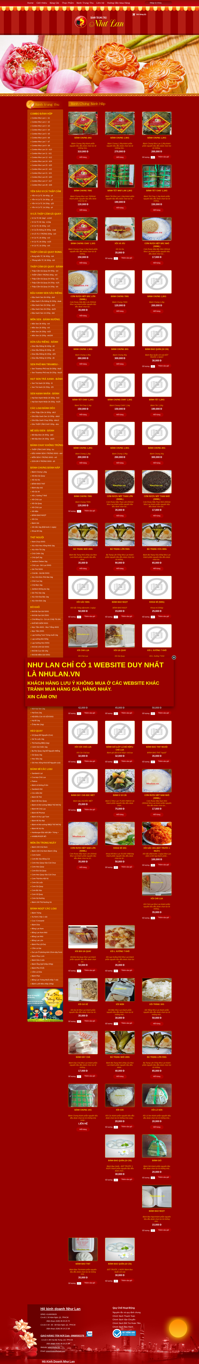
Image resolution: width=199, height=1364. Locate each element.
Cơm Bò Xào (37, 890)
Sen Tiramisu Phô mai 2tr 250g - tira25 (47, 373)
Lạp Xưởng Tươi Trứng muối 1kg (45, 635)
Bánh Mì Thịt (37, 797)
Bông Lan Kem (38, 929)
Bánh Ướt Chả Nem (39, 847)
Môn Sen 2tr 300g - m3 (41, 328)
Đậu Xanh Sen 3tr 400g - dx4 (43, 297)
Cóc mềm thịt (37, 793)
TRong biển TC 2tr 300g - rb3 (43, 260)
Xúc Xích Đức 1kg (39, 601)
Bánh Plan (36, 976)
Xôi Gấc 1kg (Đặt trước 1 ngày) (44, 527)
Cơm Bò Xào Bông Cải (41, 859)
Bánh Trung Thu (85, 2)
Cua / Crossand (38, 921)
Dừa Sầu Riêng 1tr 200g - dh (43, 358)
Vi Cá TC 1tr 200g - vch (41, 246)
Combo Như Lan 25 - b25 (42, 165)
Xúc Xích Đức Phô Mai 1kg (42, 577)
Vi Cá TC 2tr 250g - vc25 (41, 242)
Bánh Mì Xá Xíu (38, 829)
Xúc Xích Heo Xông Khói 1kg (43, 546)
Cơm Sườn (36, 855)
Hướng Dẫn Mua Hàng (118, 2)
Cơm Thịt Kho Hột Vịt (40, 879)
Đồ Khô (35, 607)
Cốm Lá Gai (36, 948)
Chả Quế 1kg (37, 557)
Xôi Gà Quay (37, 503)
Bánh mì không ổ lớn (40, 785)
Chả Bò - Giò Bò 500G (40, 573)
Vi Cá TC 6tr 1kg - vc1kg (41, 222)
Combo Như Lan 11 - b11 (42, 153)
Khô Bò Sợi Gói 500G (40, 611)
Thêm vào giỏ (163, 157)
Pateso (34, 781)
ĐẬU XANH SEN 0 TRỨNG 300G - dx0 (47, 453)
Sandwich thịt (37, 789)
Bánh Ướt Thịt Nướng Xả (42, 902)
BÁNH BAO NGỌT (39, 515)
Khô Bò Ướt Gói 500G (40, 647)
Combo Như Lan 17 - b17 (42, 181)
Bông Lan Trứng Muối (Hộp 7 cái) (45, 980)
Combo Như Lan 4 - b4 (41, 130)
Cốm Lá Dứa (37, 972)
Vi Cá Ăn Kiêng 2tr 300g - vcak (44, 230)
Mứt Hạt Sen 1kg (38, 709)
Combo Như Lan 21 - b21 (42, 173)
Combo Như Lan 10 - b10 (42, 150)
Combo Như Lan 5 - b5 (41, 134)
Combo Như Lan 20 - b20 (42, 177)
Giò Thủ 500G (37, 569)
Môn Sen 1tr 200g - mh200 (42, 336)
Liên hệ (100, 2)
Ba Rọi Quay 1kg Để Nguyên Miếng (46, 751)
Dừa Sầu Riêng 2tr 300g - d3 (43, 350)
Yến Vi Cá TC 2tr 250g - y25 (43, 204)
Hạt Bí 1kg (36, 721)
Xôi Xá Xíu (36, 480)
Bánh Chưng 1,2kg (39, 472)
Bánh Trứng (36, 913)
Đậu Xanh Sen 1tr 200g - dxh (43, 313)
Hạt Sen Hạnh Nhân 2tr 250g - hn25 (46, 402)
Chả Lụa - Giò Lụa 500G (41, 565)
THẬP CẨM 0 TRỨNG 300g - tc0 (44, 275)
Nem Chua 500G (38, 542)
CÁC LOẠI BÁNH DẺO (42, 408)
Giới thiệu (42, 2)
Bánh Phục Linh (38, 956)
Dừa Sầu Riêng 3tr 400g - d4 (43, 346)
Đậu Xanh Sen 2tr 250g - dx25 (44, 309)
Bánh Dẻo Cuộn (38, 960)
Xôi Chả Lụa (37, 500)
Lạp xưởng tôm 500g (40, 639)
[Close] (173, 657)
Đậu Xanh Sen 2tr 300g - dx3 (43, 305)
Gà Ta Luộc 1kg (38, 739)
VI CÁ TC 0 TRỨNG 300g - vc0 (44, 234)
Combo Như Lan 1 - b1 (41, 118)
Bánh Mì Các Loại (41, 769)
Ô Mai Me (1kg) (38, 725)
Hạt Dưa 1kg (37, 713)
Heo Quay (36, 731)
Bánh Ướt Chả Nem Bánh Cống (44, 851)
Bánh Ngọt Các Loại (43, 908)
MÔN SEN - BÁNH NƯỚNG (45, 319)
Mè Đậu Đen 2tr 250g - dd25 (43, 439)
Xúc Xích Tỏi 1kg (38, 550)
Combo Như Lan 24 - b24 (42, 161)
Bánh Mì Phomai (38, 813)
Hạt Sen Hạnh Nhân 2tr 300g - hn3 (45, 398)
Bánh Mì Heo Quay (39, 801)
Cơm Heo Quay (38, 867)
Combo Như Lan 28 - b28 (42, 185)
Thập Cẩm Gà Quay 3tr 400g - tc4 (45, 271)
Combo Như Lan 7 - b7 (41, 142)
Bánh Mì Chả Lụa (39, 809)
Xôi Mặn (35, 511)
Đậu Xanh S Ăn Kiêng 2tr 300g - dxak (46, 301)
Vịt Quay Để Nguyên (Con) (42, 735)
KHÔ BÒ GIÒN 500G (40, 623)
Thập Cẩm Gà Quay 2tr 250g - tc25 (45, 283)
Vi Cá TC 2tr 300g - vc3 (41, 238)
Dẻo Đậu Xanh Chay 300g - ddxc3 (45, 420)
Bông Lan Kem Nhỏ (39, 933)
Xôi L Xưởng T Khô (39, 496)
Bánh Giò (35, 523)
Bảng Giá (54, 2)
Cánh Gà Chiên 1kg (39, 747)
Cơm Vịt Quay (37, 894)
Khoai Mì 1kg (37, 531)
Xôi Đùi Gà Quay (38, 476)
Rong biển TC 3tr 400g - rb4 (43, 256)
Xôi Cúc (35, 519)
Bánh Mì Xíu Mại (38, 821)
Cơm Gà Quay (37, 886)
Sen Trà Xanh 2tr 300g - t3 (42, 383)
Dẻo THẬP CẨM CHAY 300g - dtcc (45, 424)
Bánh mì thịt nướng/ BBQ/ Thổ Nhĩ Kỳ (46, 805)
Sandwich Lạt (37, 773)
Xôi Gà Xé (36, 492)
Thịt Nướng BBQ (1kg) (40, 743)
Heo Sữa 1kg (37, 759)
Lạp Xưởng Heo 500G (40, 643)
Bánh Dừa (36, 925)
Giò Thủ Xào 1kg (38, 593)
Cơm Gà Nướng (38, 898)
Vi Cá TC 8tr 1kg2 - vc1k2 (42, 218)
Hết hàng (83, 157)
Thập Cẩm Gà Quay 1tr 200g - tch (45, 287)
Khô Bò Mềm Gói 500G (41, 655)
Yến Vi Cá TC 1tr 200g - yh (42, 207)
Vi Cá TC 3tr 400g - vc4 (41, 226)
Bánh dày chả (37, 488)
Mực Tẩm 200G (38, 631)
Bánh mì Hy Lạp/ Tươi (40, 817)
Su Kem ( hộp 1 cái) (39, 917)
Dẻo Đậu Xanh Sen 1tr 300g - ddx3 (46, 416)
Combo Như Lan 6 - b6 (41, 138)
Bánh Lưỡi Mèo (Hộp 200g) (43, 984)
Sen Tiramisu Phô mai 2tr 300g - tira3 (46, 369)
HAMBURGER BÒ (39, 836)
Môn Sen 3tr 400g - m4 (41, 324)
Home (30, 2)
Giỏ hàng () (141, 14)
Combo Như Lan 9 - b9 (41, 146)
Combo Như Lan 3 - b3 (41, 126)
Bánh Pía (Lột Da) (39, 944)
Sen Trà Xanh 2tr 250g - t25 (43, 387)
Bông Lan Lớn (37, 940)
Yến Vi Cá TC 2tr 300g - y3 (42, 200)
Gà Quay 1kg (37, 755)
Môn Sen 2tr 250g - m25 (41, 332)
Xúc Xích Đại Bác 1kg (40, 597)
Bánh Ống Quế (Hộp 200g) (42, 964)
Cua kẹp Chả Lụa (39, 777)
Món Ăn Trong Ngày (43, 843)
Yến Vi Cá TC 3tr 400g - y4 (42, 196)
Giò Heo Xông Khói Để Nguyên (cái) (46, 763)
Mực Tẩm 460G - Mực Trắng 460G (45, 627)
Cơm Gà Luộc (37, 883)
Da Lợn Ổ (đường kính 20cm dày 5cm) (47, 952)
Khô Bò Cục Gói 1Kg (40, 651)
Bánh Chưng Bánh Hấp (45, 467)
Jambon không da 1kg (40, 589)
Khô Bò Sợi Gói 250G (40, 615)
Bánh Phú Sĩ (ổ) (38, 968)
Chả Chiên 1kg (38, 554)
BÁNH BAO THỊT (38, 484)
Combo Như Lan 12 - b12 (42, 157)
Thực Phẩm (68, 2)
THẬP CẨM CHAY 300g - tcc (43, 449)
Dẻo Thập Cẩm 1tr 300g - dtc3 (44, 412)
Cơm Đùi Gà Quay (39, 871)
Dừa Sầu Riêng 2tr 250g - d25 (44, 354)
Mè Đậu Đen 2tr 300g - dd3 (42, 435)
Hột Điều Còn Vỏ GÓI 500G (42, 717)
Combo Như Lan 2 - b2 (41, 122)
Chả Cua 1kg (37, 581)
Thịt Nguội (37, 537)
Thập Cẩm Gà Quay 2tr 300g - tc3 (45, 279)
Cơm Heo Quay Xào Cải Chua (44, 863)
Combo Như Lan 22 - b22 (42, 169)
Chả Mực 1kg (37, 585)
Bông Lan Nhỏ (37, 936)
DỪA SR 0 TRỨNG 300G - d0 (43, 461)
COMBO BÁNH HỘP (41, 113)
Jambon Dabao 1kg (39, 561)
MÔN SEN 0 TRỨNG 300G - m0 (44, 457)
